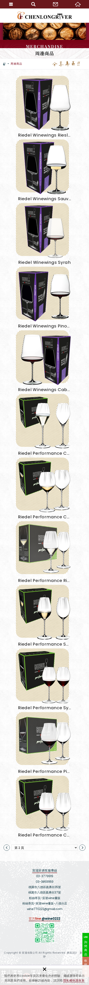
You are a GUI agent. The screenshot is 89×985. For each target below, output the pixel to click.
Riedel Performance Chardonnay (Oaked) (44, 490)
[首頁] (4, 64)
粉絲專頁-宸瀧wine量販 (44, 898)
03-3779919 (44, 876)
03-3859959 (44, 882)
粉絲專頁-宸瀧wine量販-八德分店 (44, 903)
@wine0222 (51, 918)
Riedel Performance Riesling (44, 553)
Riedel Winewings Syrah (44, 235)
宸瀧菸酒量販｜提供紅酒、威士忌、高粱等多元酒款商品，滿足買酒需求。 (44, 15)
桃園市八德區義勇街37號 (44, 892)
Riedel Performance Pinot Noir (44, 744)
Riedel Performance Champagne (44, 426)
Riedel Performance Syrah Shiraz (44, 681)
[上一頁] (7, 848)
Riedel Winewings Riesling (44, 108)
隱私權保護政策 (73, 980)
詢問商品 (85, 948)
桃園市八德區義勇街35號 (45, 887)
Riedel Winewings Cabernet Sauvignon (44, 362)
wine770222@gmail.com (45, 909)
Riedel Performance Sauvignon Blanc (44, 617)
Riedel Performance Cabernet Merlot (44, 808)
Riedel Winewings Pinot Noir (44, 299)
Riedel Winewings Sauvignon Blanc (44, 172)
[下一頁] (82, 848)
